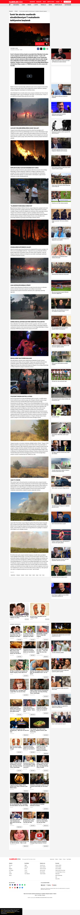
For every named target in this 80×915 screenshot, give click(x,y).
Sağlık (26, 865)
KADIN (23, 4)
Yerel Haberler (27, 873)
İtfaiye (30, 575)
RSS (56, 877)
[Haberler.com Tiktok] (17, 888)
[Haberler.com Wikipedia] (12, 888)
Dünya (10, 875)
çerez (2, 910)
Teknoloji (26, 866)
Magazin (10, 868)
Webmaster (57, 873)
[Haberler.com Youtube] (15, 888)
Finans (26, 868)
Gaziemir (22, 575)
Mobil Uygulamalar (58, 875)
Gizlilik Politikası (58, 866)
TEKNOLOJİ (43, 4)
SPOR (44, 1)
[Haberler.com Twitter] (15, 885)
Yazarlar (26, 871)
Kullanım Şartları (58, 865)
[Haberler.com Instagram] (17, 885)
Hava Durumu (42, 865)
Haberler (10, 863)
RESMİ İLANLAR (58, 4)
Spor (10, 866)
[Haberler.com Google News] (10, 885)
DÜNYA (50, 4)
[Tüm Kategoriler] (9, 5)
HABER (57, 1)
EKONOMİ (32, 1)
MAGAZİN (38, 1)
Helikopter (18, 575)
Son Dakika (11, 870)
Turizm (26, 870)
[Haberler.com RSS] (10, 888)
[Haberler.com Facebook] (12, 885)
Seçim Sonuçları (43, 868)
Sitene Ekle (57, 878)
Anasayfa (11, 11)
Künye (64, 859)
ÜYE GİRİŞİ (68, 1)
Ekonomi (10, 865)
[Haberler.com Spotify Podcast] (25, 885)
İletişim (60, 859)
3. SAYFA (36, 4)
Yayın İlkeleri (69, 859)
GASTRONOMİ (68, 4)
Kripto (10, 871)
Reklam (56, 859)
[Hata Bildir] (38, 897)
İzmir (40, 575)
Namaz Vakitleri (43, 866)
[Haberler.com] (15, 859)
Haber (36, 895)
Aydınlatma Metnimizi (10, 912)
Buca (43, 575)
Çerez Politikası (58, 868)
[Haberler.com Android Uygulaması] (48, 885)
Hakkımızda (52, 859)
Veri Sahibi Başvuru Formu (60, 871)
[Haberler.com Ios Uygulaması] (43, 885)
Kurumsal (57, 863)
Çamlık (34, 575)
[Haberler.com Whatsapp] (22, 885)
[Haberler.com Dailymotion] (22, 888)
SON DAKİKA (16, 4)
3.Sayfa (16, 11)
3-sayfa (26, 575)
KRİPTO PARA (50, 1)
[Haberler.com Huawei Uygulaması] (54, 885)
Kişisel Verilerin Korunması (60, 870)
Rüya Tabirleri (42, 871)
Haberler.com (42, 863)
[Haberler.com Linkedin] (20, 885)
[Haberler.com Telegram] (20, 888)
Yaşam (37, 575)
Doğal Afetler (13, 575)
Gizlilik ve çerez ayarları (32, 897)
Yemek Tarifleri (42, 873)
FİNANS (29, 4)
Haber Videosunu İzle (40, 43)
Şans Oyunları (42, 870)
